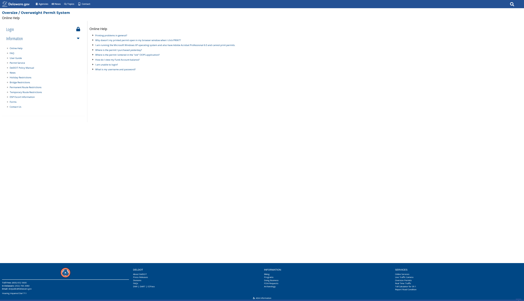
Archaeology (270, 286)
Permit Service (17, 62)
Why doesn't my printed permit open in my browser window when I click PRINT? (138, 40)
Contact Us (15, 106)
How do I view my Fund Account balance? (117, 59)
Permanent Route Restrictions (25, 87)
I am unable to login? (106, 64)
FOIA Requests (271, 283)
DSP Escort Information (22, 97)
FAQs (135, 283)
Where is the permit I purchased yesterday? (118, 50)
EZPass (151, 286)
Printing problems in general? (111, 35)
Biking (267, 274)
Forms (13, 101)
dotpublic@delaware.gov (20, 288)
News (57, 3)
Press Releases (140, 277)
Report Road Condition (405, 289)
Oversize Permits (403, 280)
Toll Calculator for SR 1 (405, 286)
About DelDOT (140, 274)
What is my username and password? (115, 69)
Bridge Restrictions (20, 82)
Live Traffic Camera (404, 277)
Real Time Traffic (403, 283)
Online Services (402, 274)
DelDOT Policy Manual (22, 67)
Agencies (43, 3)
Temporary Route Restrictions (26, 92)
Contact (85, 3)
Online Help (16, 48)
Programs (268, 277)
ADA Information (263, 298)
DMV (135, 286)
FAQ (12, 53)
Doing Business (271, 280)
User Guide (16, 58)
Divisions (137, 280)
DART (142, 286)
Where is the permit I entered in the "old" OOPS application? (127, 54)
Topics (70, 3)
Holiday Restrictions (20, 77)
